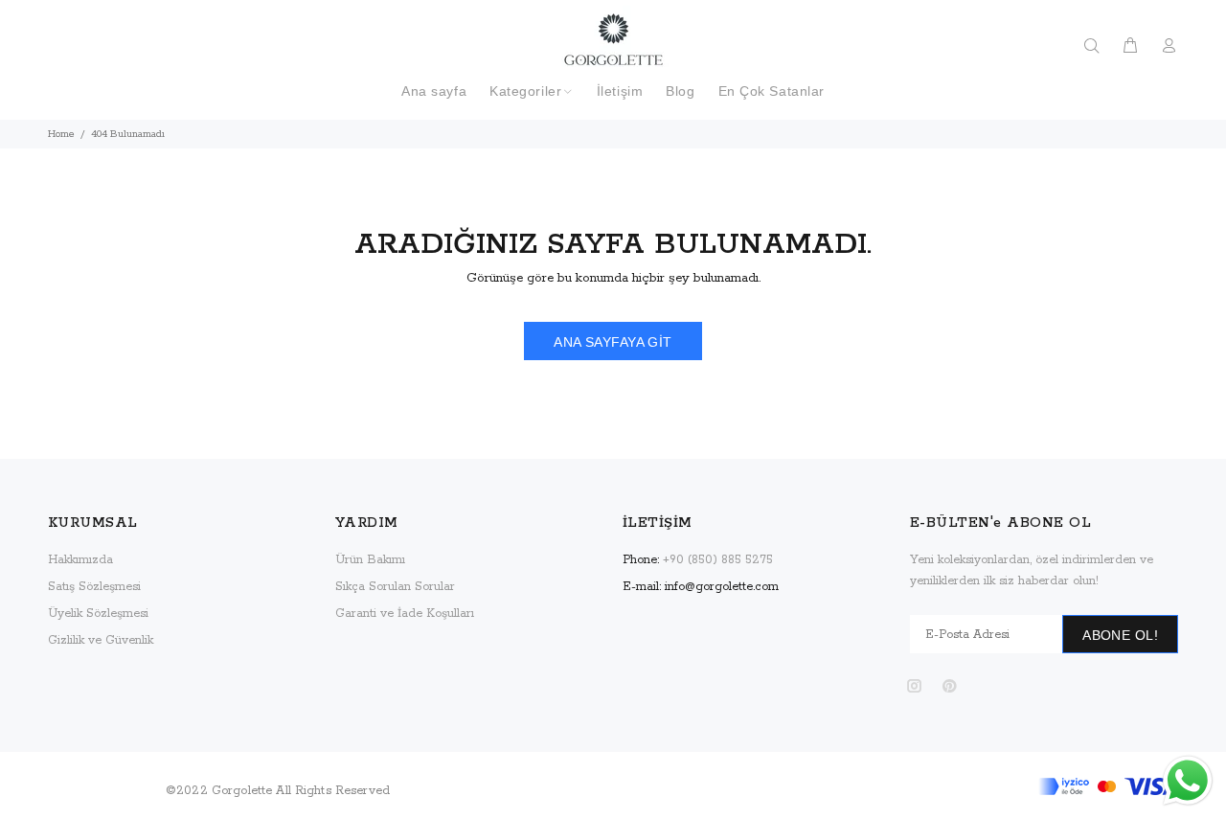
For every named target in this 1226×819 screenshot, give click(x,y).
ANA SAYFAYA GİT (612, 342)
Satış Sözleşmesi (94, 587)
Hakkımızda (80, 560)
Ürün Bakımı (370, 560)
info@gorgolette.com (722, 587)
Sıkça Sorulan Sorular (395, 587)
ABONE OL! (1120, 635)
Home (61, 134)
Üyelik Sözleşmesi (98, 613)
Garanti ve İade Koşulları (404, 613)
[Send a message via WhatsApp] (1187, 780)
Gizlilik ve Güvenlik (100, 640)
